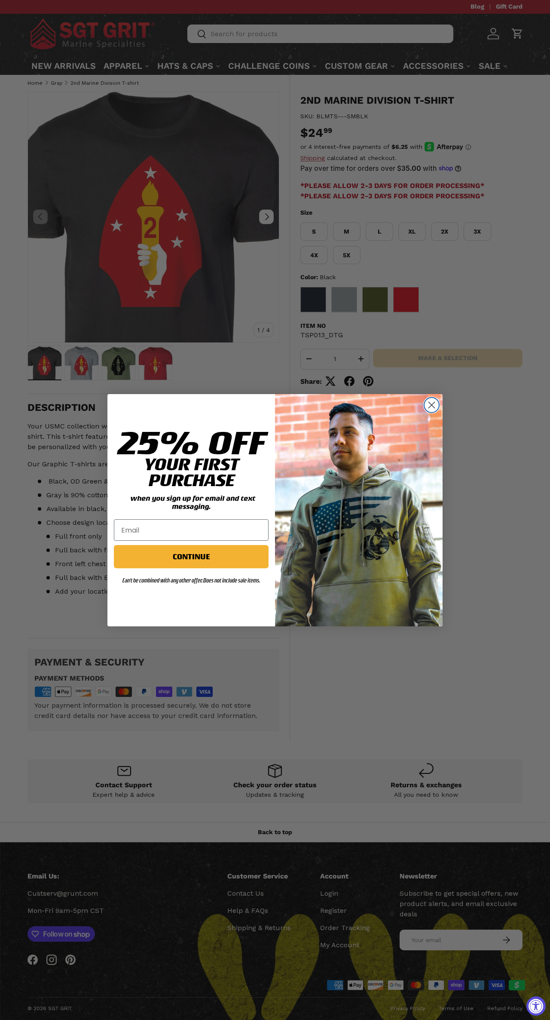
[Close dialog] (431, 405)
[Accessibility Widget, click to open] (536, 1006)
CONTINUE (191, 556)
